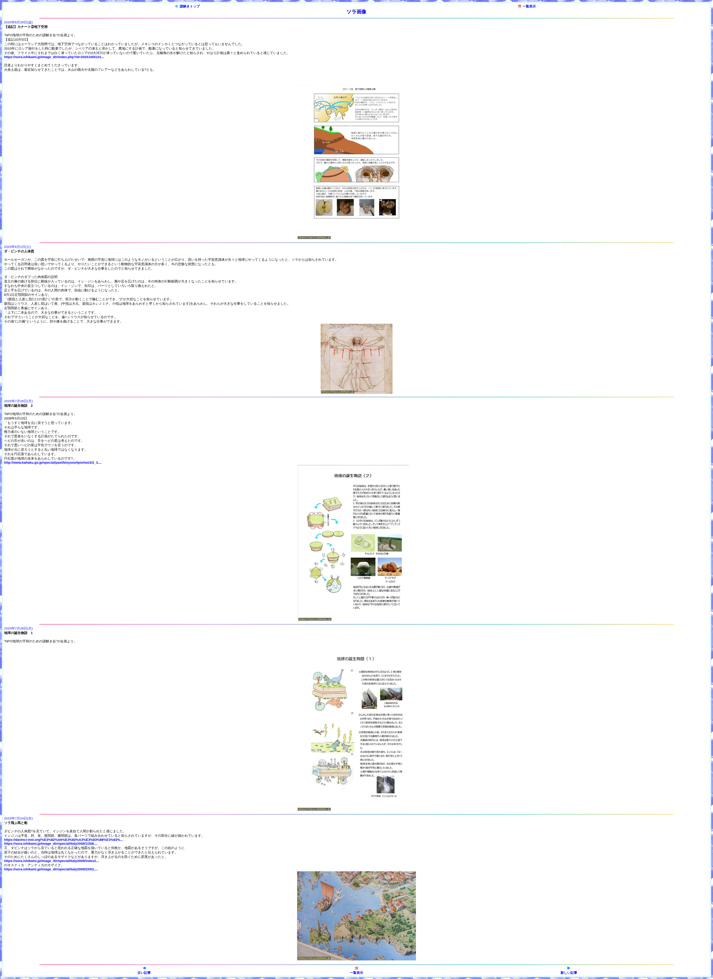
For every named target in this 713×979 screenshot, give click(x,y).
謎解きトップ (190, 6)
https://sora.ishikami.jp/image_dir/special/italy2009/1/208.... (50, 843)
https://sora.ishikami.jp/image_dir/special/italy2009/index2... (51, 861)
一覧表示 (529, 6)
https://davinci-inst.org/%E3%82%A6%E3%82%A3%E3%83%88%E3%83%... (63, 840)
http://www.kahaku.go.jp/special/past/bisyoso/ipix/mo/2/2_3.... (53, 462)
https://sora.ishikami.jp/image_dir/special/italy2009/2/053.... (50, 869)
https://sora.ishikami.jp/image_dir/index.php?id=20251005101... (54, 57)
